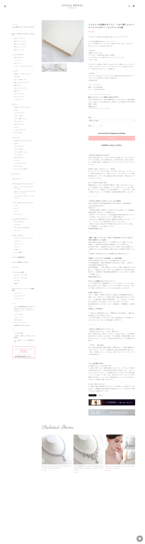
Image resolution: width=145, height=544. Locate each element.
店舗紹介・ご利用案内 (95, 308)
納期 (89, 117)
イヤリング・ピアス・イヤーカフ (23, 238)
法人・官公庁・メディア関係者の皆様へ (24, 341)
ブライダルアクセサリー (96, 205)
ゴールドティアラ (19, 96)
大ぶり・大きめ (18, 115)
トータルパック (18, 299)
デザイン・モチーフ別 (20, 278)
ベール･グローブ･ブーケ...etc (22, 203)
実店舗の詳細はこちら (95, 228)
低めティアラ (18, 91)
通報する (101, 395)
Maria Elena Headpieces (22, 227)
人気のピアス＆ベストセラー (22, 107)
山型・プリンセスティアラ (21, 82)
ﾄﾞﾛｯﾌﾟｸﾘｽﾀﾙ (18, 133)
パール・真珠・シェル (20, 118)
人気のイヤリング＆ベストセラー (23, 140)
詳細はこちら (92, 106)
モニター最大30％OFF (20, 262)
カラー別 (16, 280)
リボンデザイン (18, 121)
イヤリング (16, 138)
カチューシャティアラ (20, 88)
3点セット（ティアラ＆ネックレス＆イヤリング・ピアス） (24, 192)
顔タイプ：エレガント (20, 44)
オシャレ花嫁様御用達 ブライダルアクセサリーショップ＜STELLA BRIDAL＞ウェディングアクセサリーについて (24, 309)
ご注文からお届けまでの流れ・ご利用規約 (24, 336)
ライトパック (18, 293)
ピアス (14, 104)
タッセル (16, 127)
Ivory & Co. (17, 224)
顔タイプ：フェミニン (20, 41)
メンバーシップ (18, 317)
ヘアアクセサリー (18, 55)
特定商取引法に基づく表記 (21, 325)
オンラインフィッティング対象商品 (23, 289)
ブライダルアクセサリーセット (23, 184)
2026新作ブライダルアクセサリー (23, 28)
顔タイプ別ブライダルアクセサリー (23, 35)
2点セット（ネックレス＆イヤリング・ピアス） (24, 187)
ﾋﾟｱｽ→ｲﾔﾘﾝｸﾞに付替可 (20, 169)
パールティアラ (18, 99)
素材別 (16, 283)
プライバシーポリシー (20, 322)
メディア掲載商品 (18, 257)
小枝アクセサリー (19, 57)
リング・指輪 (18, 252)
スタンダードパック (19, 296)
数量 (89, 126)
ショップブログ (18, 314)
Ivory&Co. (17, 76)
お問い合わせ (18, 320)
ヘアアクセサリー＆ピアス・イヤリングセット (24, 196)
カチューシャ (18, 63)
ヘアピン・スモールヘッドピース (23, 66)
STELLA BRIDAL (19, 222)
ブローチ (16, 246)
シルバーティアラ (19, 94)
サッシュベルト (18, 214)
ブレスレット (17, 179)
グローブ (16, 208)
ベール (16, 205)
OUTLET (15, 267)
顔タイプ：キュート (19, 38)
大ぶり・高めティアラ (20, 79)
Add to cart (112, 138)
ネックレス (16, 174)
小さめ (16, 110)
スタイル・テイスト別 (20, 275)
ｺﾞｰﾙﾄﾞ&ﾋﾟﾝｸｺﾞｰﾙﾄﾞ (20, 130)
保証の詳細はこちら (94, 276)
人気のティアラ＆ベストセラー (23, 74)
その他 (16, 249)
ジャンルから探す (18, 272)
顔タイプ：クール (19, 50)
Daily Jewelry (17, 235)
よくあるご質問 (18, 333)
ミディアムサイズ (19, 113)
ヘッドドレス (18, 60)
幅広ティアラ (18, 85)
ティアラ (15, 71)
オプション (17, 230)
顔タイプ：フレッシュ (20, 47)
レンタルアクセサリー (20, 219)
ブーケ (16, 211)
